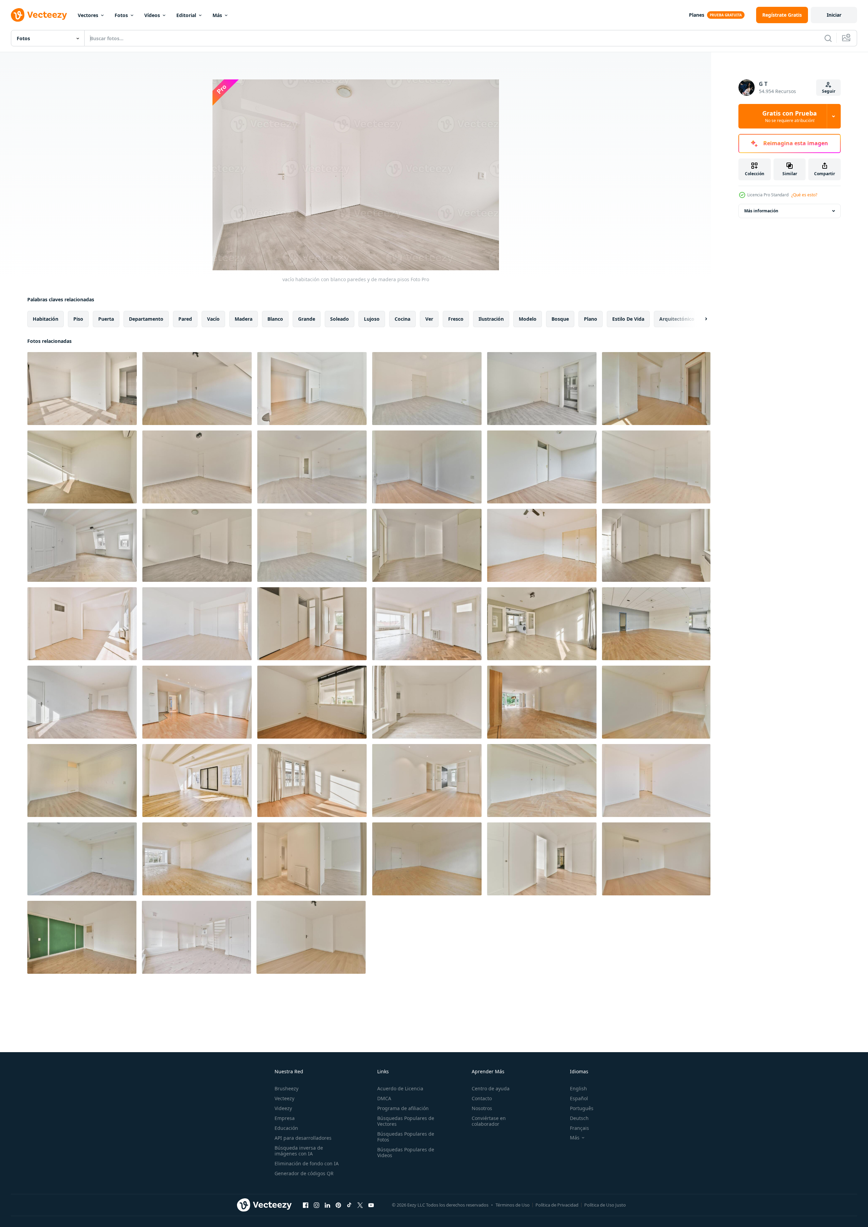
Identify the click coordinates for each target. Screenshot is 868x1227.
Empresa (285, 1118)
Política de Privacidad (556, 1205)
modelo (527, 319)
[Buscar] (828, 38)
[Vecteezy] (39, 15)
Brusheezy (286, 1088)
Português (581, 1108)
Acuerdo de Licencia (400, 1088)
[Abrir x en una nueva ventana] (360, 1205)
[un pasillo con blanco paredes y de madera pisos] (542, 858)
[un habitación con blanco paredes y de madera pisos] (656, 702)
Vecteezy (284, 1098)
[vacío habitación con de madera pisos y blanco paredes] (82, 388)
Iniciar (834, 15)
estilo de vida (628, 319)
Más (217, 15)
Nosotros (482, 1108)
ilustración (491, 319)
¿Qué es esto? (804, 195)
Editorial (186, 15)
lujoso (372, 319)
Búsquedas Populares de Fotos (405, 1137)
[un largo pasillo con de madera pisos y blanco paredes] (542, 702)
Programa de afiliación (403, 1108)
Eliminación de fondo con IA (307, 1163)
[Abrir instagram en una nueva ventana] (316, 1205)
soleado (339, 319)
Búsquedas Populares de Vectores (405, 1121)
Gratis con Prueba (789, 116)
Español (579, 1098)
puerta (106, 319)
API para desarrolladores (303, 1138)
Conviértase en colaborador (489, 1121)
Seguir (828, 91)
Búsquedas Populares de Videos (405, 1152)
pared (185, 319)
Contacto (482, 1098)
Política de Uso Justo (605, 1205)
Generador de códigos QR (304, 1173)
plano (590, 319)
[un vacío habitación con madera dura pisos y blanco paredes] (427, 858)
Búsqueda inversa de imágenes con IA (299, 1151)
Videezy (283, 1108)
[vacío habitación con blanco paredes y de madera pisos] (197, 388)
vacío (213, 319)
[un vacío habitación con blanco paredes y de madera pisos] (312, 466)
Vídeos (152, 15)
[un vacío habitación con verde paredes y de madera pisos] (81, 937)
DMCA (384, 1098)
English (578, 1088)
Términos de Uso (513, 1205)
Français (579, 1128)
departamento (146, 319)
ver (429, 319)
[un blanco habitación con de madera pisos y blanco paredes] (427, 466)
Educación (286, 1128)
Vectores (88, 15)
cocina (402, 319)
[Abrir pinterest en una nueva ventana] (338, 1205)
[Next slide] (700, 319)
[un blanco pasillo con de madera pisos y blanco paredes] (427, 780)
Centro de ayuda (491, 1088)
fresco (456, 319)
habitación (45, 319)
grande (306, 319)
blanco (275, 319)
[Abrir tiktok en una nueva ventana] (349, 1205)
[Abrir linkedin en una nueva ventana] (327, 1205)
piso (78, 319)
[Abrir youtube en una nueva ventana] (371, 1205)
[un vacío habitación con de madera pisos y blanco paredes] (656, 388)
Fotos (121, 15)
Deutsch (579, 1118)
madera (243, 319)
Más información (761, 211)
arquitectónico (676, 319)
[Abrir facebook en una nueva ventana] (305, 1205)
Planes (696, 15)
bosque (560, 319)
